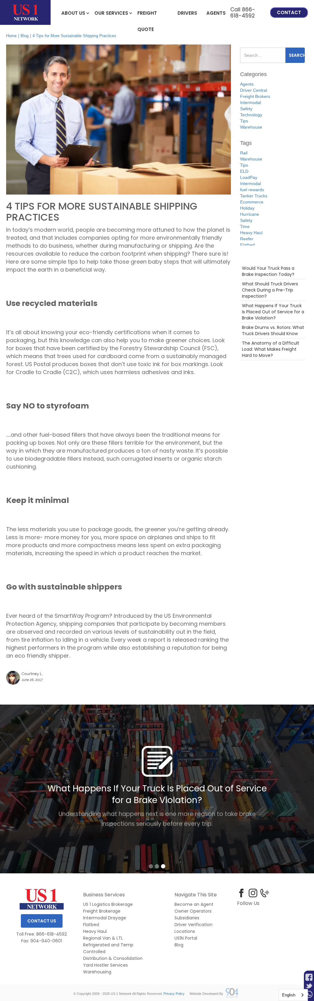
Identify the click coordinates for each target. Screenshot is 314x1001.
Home (11, 35)
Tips (244, 120)
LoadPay (248, 177)
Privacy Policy (174, 993)
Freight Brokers (255, 96)
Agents (216, 13)
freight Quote (147, 16)
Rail (243, 152)
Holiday (247, 208)
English (288, 995)
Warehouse (251, 127)
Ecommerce (251, 201)
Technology (251, 114)
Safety (246, 108)
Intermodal (250, 102)
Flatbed (247, 244)
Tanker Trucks (253, 195)
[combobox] (293, 995)
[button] (73, 12)
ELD (244, 171)
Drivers (187, 13)
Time (245, 226)
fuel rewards (252, 189)
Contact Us (41, 921)
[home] (25, 12)
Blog (25, 35)
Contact (289, 12)
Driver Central (253, 90)
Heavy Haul (251, 232)
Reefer (246, 238)
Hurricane (249, 214)
